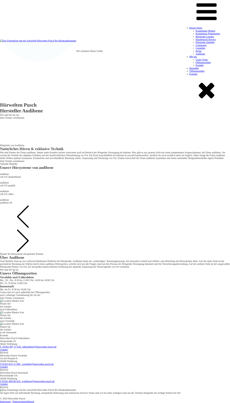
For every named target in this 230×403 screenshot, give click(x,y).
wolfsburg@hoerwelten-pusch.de (37, 381)
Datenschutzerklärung (23, 401)
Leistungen (201, 45)
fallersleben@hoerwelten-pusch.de (38, 346)
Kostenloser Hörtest (205, 31)
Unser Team (202, 59)
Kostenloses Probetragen (208, 33)
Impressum (5, 401)
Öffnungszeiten (203, 62)
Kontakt (200, 65)
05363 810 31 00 (9, 364)
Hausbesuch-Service (206, 39)
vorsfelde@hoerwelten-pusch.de (36, 364)
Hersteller (194, 68)
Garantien (200, 48)
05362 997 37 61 (10, 346)
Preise (199, 51)
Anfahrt (4, 349)
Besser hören (195, 28)
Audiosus (200, 54)
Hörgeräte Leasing (205, 36)
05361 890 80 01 (9, 381)
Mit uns (193, 56)
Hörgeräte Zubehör (205, 42)
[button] (115, 216)
